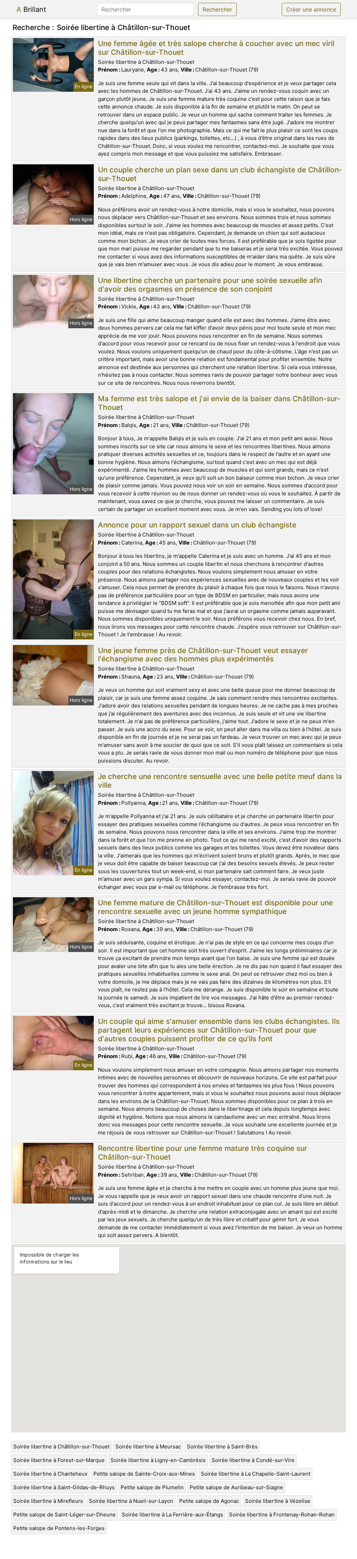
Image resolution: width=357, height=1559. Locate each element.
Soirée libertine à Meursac (148, 1446)
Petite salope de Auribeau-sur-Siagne (236, 1487)
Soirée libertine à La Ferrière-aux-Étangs (172, 1514)
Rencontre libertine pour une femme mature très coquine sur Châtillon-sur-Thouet (202, 1152)
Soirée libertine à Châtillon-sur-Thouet (61, 1446)
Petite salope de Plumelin (152, 1487)
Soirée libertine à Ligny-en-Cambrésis (158, 1460)
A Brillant (31, 9)
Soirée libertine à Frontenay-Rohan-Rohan (282, 1514)
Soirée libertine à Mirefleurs (48, 1501)
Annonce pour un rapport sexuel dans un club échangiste (197, 524)
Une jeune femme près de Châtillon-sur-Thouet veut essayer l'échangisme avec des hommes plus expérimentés (203, 655)
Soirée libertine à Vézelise (277, 1501)
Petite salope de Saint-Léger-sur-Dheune (64, 1514)
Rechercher (217, 9)
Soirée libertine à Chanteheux (50, 1473)
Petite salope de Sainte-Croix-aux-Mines (144, 1473)
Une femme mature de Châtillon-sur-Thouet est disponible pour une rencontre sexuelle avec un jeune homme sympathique (215, 907)
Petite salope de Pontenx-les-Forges (59, 1528)
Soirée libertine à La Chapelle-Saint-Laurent (255, 1473)
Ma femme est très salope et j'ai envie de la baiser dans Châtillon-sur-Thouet (219, 403)
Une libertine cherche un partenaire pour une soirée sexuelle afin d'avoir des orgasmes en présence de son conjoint (210, 284)
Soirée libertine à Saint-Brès (222, 1446)
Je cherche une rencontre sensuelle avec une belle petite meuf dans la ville (220, 780)
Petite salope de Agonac (209, 1501)
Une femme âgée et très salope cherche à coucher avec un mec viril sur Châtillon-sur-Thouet (216, 48)
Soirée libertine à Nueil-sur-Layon (131, 1501)
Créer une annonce (311, 9)
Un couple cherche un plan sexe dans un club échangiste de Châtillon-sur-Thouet (220, 174)
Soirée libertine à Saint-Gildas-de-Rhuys (64, 1487)
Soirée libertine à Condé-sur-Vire (253, 1460)
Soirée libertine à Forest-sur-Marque (59, 1460)
